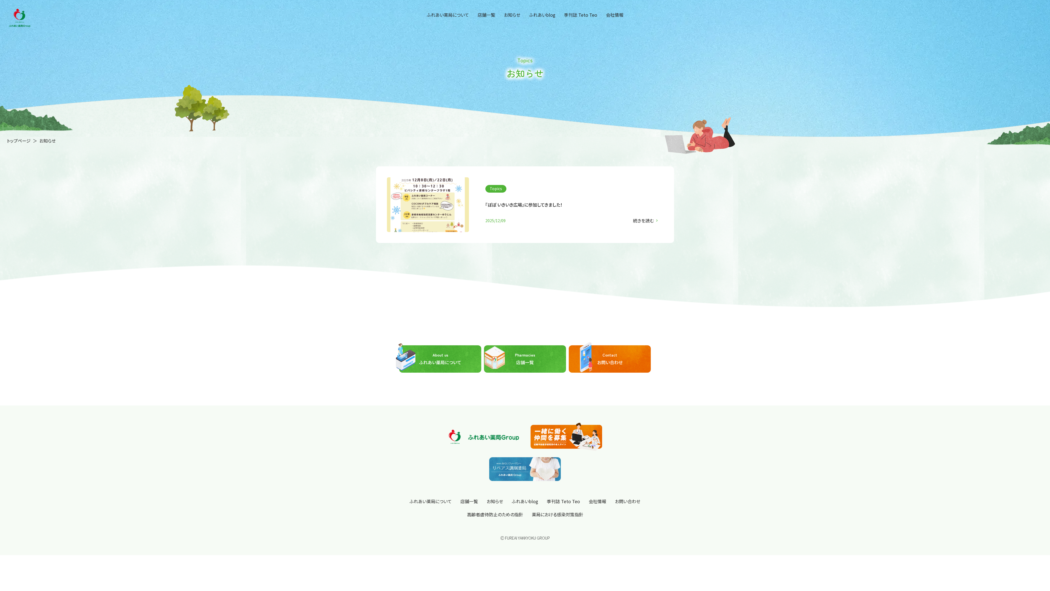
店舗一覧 (486, 14)
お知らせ (512, 14)
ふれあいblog (542, 14)
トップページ (19, 140)
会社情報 (614, 14)
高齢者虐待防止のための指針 (495, 514)
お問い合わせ (610, 359)
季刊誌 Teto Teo (580, 14)
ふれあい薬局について (448, 14)
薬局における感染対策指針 (557, 514)
